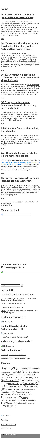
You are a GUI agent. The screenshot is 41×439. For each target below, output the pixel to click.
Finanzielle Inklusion (29, 381)
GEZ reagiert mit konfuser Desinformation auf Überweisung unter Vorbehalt (18, 105)
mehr (2, 39)
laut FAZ (13, 22)
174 (14, 202)
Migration (7, 394)
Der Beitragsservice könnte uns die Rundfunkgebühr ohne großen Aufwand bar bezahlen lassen (19, 46)
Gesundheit (31, 383)
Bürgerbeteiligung (6, 372)
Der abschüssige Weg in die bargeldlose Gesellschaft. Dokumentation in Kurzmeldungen (18, 299)
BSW (36, 368)
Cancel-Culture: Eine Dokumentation (13, 303)
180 (31, 202)
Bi (19, 368)
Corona (20, 371)
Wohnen (31, 403)
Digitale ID (13, 374)
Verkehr (21, 403)
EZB (28, 377)
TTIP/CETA (8, 402)
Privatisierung (23, 394)
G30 (4, 383)
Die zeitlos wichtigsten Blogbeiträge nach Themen (17, 294)
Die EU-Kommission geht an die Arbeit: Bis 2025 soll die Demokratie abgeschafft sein (20, 77)
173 (11, 202)
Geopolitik (15, 383)
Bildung (26, 368)
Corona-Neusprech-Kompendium (12, 307)
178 (25, 202)
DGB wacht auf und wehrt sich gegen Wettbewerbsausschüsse (17, 16)
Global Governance (12, 386)
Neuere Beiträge (6, 205)
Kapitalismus (8, 392)
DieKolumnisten (9, 135)
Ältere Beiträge (6, 204)
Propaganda (11, 397)
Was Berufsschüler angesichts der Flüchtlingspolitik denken (19, 154)
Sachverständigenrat (11, 400)
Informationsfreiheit (30, 389)
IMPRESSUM (6, 428)
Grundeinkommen (15, 389)
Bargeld (9, 368)
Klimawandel (23, 392)
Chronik (3, 311)
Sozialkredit (29, 400)
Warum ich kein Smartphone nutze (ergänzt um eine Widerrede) (20, 179)
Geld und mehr (11, 434)
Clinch (23, 55)
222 (36, 202)
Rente (25, 398)
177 (22, 202)
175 (16, 202)
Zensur (8, 405)
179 (28, 202)
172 (8, 202)
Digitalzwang (14, 377)
